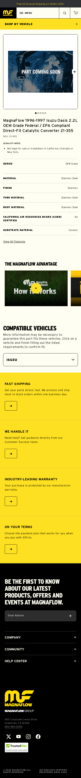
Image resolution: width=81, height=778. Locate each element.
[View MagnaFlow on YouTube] (18, 737)
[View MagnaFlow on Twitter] (9, 737)
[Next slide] (74, 71)
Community (14, 649)
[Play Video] (36, 288)
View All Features (14, 241)
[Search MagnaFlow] (64, 13)
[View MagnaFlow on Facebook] (38, 737)
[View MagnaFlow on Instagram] (28, 737)
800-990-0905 (13, 726)
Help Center (16, 661)
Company (13, 637)
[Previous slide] (6, 71)
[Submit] (70, 616)
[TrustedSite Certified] (16, 747)
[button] (75, 13)
